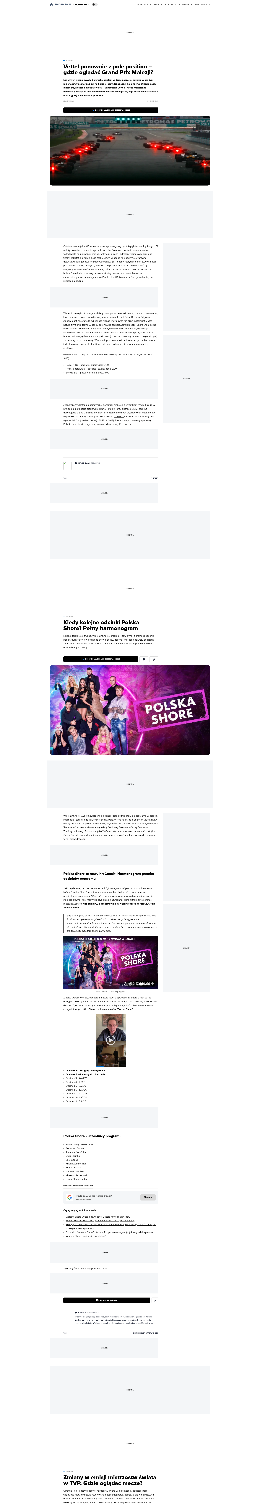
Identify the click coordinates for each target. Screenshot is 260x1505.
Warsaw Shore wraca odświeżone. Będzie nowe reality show (98, 1216)
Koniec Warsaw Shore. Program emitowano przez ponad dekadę (100, 1220)
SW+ (197, 4)
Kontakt (205, 4)
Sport (155, 478)
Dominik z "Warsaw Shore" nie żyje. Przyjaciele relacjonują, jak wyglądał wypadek (109, 1232)
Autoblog (184, 4)
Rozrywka (142, 4)
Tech (156, 4)
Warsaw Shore (152, 1333)
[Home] (81, 4)
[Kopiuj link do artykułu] (154, 659)
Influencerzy (139, 1333)
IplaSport (119, 416)
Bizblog (169, 4)
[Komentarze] (143, 659)
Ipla (75, 372)
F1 (151, 478)
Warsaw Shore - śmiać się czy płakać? (86, 1236)
